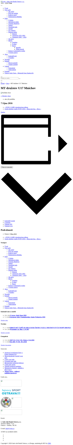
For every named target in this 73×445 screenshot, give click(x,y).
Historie (14, 272)
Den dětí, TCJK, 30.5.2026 (18, 342)
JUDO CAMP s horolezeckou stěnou (16, 107)
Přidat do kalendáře (7, 167)
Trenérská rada (12, 265)
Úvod (6, 246)
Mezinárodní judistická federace (14, 363)
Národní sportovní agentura (13, 366)
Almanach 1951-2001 (18, 273)
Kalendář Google (10, 221)
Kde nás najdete (13, 251)
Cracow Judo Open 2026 (18, 315)
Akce (7, 83)
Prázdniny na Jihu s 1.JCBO (19, 329)
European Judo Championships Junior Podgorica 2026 (27, 317)
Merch (10, 279)
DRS (49, 443)
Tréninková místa (13, 260)
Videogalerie (12, 304)
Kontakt (7, 306)
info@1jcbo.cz (10, 428)
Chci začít (8, 248)
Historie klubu (12, 270)
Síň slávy (11, 277)
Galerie (7, 301)
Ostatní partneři (13, 299)
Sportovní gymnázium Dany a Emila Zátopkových (14, 353)
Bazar (14, 284)
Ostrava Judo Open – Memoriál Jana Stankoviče (19, 308)
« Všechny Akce (6, 96)
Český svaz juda (9, 359)
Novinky (7, 294)
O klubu (10, 258)
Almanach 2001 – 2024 (19, 275)
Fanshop (14, 280)
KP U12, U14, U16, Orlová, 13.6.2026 (22, 340)
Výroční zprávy (13, 287)
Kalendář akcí (12, 291)
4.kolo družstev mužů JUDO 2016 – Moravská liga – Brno (23, 109)
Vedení (10, 263)
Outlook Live (9, 226)
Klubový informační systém (16, 285)
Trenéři (10, 267)
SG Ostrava (11, 268)
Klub (6, 256)
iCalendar (7, 222)
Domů (3, 83)
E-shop (14, 282)
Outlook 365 (8, 224)
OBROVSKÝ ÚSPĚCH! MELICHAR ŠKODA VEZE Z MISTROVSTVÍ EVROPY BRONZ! (40, 327)
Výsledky (11, 292)
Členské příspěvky (13, 262)
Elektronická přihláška (15, 255)
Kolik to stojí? (12, 253)
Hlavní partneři (12, 297)
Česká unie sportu (10, 364)
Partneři (7, 296)
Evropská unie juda (10, 361)
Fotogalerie (11, 303)
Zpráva (3, 112)
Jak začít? (11, 250)
